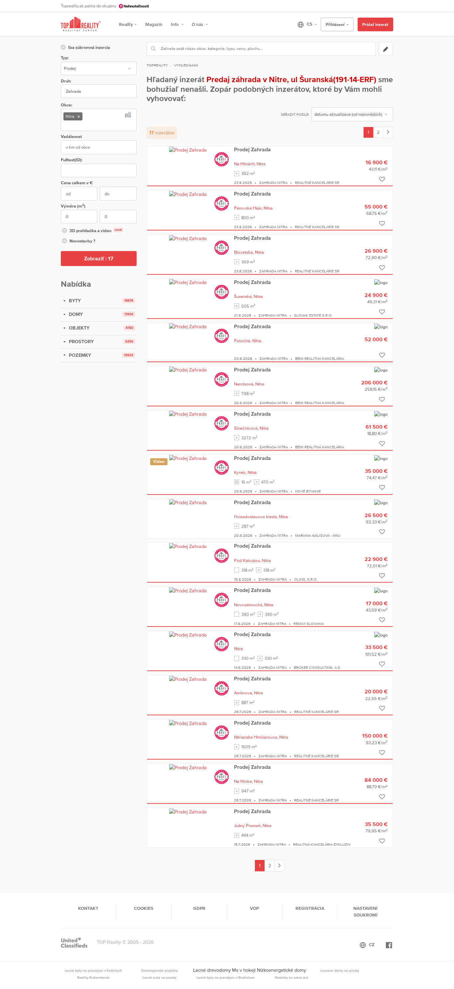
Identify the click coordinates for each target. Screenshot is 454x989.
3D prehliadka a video (95, 230)
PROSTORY (80, 341)
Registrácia (309, 908)
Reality (126, 24)
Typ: (64, 57)
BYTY (74, 300)
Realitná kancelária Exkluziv (322, 844)
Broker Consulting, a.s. (317, 667)
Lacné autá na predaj (159, 977)
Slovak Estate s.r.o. (313, 315)
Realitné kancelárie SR (317, 183)
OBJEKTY (78, 328)
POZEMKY (79, 355)
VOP (254, 908)
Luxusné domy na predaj (339, 970)
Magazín (154, 24)
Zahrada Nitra (273, 183)
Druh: (66, 80)
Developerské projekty (159, 970)
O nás (198, 24)
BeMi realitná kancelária (319, 358)
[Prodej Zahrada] (188, 149)
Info (175, 24)
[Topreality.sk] (81, 24)
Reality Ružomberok (93, 977)
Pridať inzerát (375, 24)
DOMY (75, 314)
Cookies (143, 908)
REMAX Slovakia (308, 624)
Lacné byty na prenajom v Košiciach (93, 970)
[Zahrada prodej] (388, 132)
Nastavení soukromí (365, 912)
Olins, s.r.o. (306, 579)
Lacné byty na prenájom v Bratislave (225, 977)
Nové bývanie (308, 491)
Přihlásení (335, 24)
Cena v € (77, 182)
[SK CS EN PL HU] (304, 24)
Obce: (66, 104)
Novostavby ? (82, 240)
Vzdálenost (71, 136)
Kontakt (88, 908)
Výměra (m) (73, 206)
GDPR (199, 908)
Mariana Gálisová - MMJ (317, 535)
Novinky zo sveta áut (291, 977)
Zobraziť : (98, 258)
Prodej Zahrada (252, 149)
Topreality (157, 65)
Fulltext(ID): (71, 159)
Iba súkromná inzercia (89, 47)
